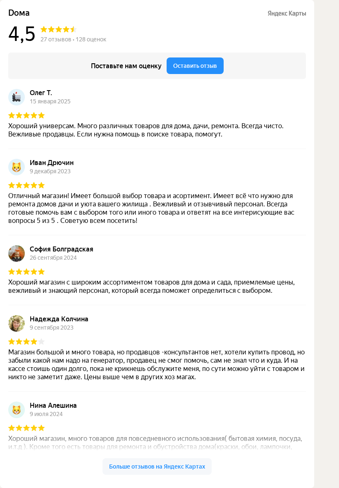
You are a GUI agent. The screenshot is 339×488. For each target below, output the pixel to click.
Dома (19, 13)
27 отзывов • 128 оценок (73, 39)
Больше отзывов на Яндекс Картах (157, 466)
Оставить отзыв (195, 65)
